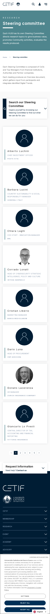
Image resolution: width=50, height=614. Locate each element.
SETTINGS (25, 596)
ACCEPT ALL (25, 609)
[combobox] (40, 611)
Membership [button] (8, 519)
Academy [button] (7, 542)
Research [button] (7, 526)
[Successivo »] (39, 453)
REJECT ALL (25, 603)
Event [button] (6, 534)
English (40, 612)
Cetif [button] (5, 511)
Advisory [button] (7, 550)
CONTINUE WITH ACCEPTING (39, 557)
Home (5, 57)
